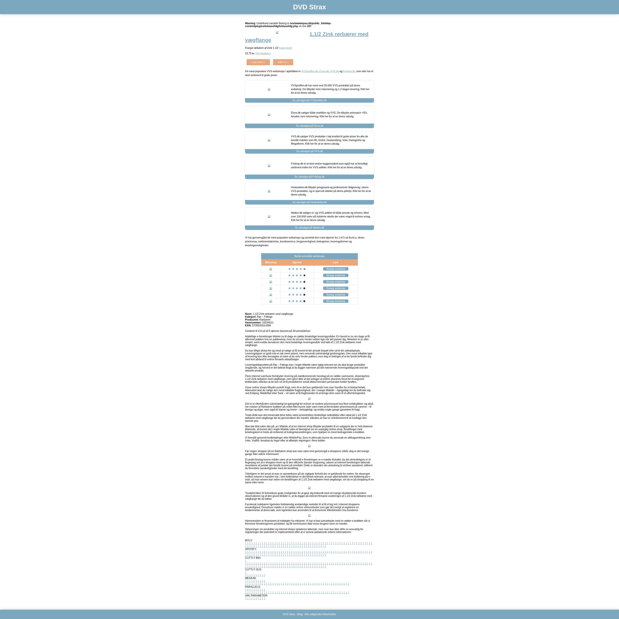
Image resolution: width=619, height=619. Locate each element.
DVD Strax (309, 7)
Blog (300, 614)
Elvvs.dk (324, 71)
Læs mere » (258, 62)
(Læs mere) (285, 48)
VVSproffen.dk (309, 71)
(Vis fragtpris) (262, 53)
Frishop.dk (349, 71)
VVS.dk (334, 71)
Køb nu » (283, 62)
